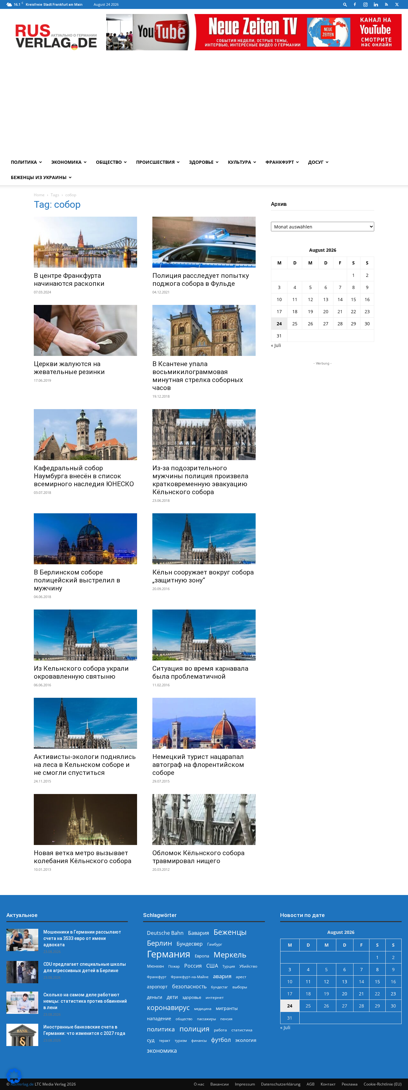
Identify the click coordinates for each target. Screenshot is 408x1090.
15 (353, 299)
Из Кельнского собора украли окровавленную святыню (81, 672)
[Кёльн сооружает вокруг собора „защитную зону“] (204, 538)
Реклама (350, 1084)
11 (294, 299)
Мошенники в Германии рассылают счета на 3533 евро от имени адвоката (82, 938)
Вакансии (219, 1084)
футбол (221, 1039)
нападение (159, 1018)
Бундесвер (190, 944)
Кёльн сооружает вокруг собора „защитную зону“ (203, 576)
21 (340, 311)
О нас (199, 1084)
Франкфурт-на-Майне (189, 976)
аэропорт (157, 987)
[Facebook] (355, 4)
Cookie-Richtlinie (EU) (383, 1084)
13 (325, 299)
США (212, 966)
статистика (241, 1030)
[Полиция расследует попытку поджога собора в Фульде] (204, 242)
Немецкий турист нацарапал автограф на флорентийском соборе (198, 764)
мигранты (227, 1008)
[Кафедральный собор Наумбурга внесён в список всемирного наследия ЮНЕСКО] (85, 434)
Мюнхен (155, 966)
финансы (199, 1040)
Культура (239, 162)
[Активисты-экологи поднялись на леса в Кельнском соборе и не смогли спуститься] (85, 723)
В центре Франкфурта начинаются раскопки (69, 279)
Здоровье (201, 162)
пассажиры (206, 1018)
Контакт (328, 1084)
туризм (181, 1040)
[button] (345, 4)
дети (172, 997)
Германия (168, 954)
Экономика (66, 162)
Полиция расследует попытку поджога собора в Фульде (200, 279)
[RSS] (386, 4)
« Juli (276, 345)
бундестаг (219, 987)
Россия (193, 966)
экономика (162, 1050)
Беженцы (230, 932)
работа (220, 1030)
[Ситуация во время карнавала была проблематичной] (204, 635)
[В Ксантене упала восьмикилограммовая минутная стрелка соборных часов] (204, 330)
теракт (164, 1040)
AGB (311, 1084)
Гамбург (214, 944)
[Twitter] (397, 4)
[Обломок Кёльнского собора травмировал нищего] (204, 819)
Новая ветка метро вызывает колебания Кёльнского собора (82, 857)
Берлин (159, 943)
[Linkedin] (376, 4)
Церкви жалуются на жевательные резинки (69, 368)
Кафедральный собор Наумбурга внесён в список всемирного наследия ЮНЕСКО (84, 476)
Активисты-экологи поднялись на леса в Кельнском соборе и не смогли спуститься (85, 764)
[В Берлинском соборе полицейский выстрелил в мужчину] (85, 538)
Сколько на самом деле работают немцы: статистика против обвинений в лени (85, 1001)
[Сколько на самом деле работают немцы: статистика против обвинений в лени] (22, 1003)
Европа (202, 956)
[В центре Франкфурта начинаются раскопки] (85, 242)
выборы (239, 987)
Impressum (245, 1084)
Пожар (174, 966)
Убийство (248, 966)
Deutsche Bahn (165, 933)
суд (151, 1040)
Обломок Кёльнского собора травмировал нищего (198, 857)
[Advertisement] (204, 106)
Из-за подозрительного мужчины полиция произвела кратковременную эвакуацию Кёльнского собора (200, 480)
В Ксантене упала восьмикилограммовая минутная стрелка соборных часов (197, 376)
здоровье (191, 997)
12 (310, 299)
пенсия (226, 1018)
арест (241, 976)
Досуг (316, 162)
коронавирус (168, 1007)
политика (161, 1029)
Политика (24, 162)
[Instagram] (365, 4)
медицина (202, 1008)
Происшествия (155, 162)
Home (39, 195)
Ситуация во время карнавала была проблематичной (200, 672)
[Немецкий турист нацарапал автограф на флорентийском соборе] (204, 723)
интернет (215, 997)
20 (325, 311)
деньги (154, 997)
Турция (228, 966)
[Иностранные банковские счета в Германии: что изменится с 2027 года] (22, 1035)
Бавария (198, 933)
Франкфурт (280, 162)
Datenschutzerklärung (281, 1084)
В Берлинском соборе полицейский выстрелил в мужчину (77, 580)
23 (367, 311)
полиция (194, 1028)
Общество (109, 162)
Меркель (230, 954)
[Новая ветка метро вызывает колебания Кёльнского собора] (85, 819)
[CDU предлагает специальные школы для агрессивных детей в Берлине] (22, 972)
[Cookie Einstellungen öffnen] (14, 1082)
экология (245, 1040)
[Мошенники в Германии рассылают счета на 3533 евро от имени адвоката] (22, 940)
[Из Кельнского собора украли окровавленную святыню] (85, 635)
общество (184, 1018)
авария (222, 976)
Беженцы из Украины (39, 177)
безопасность (189, 986)
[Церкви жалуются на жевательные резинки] (85, 330)
